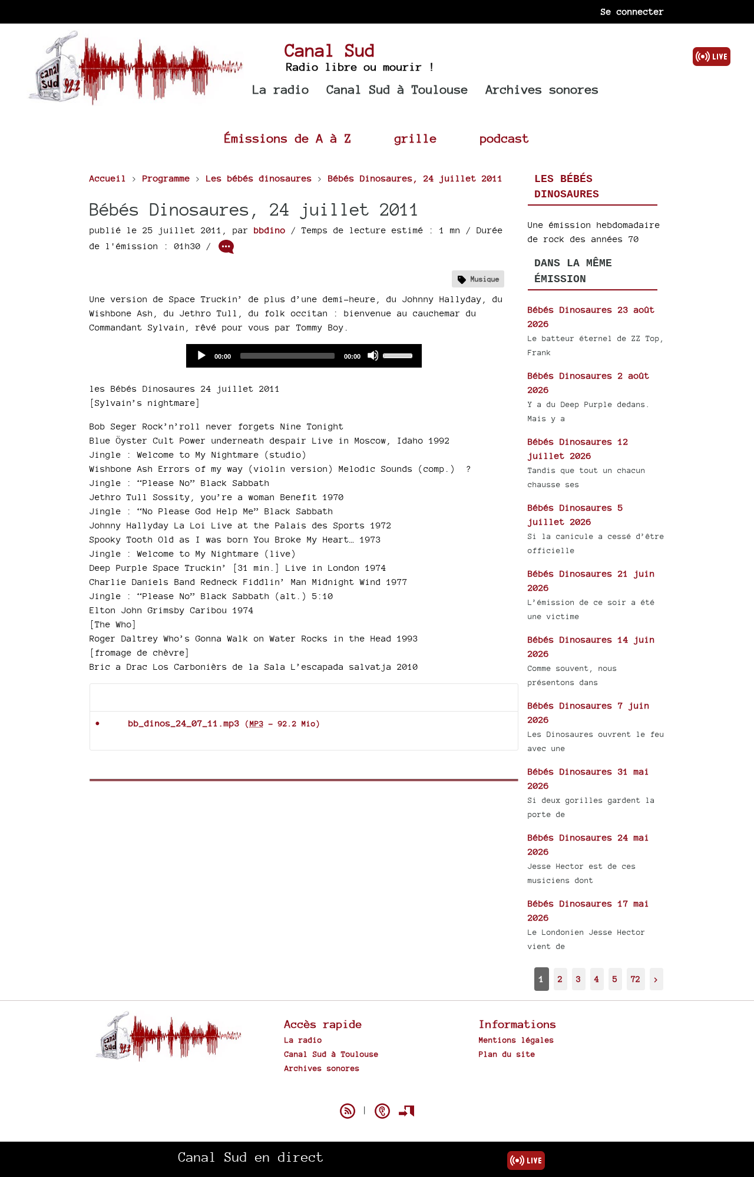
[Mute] (373, 355)
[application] (304, 356)
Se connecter (632, 11)
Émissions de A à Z (288, 138)
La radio (281, 89)
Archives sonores (542, 89)
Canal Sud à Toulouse (397, 89)
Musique (485, 279)
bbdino (270, 230)
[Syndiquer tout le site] (347, 1111)
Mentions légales (516, 1039)
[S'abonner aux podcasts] (382, 1111)
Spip (377, 1090)
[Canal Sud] (135, 100)
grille (416, 138)
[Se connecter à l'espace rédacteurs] (406, 1111)
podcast (505, 138)
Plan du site (507, 1054)
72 (635, 979)
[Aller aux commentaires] (226, 246)
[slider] (399, 354)
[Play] (201, 355)
